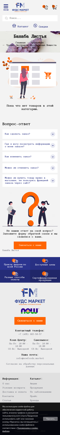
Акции (33, 384)
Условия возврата (13, 388)
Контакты (8, 396)
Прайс (33, 396)
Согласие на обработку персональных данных (30, 365)
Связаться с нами (30, 245)
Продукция (36, 388)
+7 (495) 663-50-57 (30, 334)
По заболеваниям (40, 392)
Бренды (34, 400)
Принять (50, 418)
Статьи (6, 400)
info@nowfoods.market (30, 358)
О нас (6, 384)
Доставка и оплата (14, 392)
